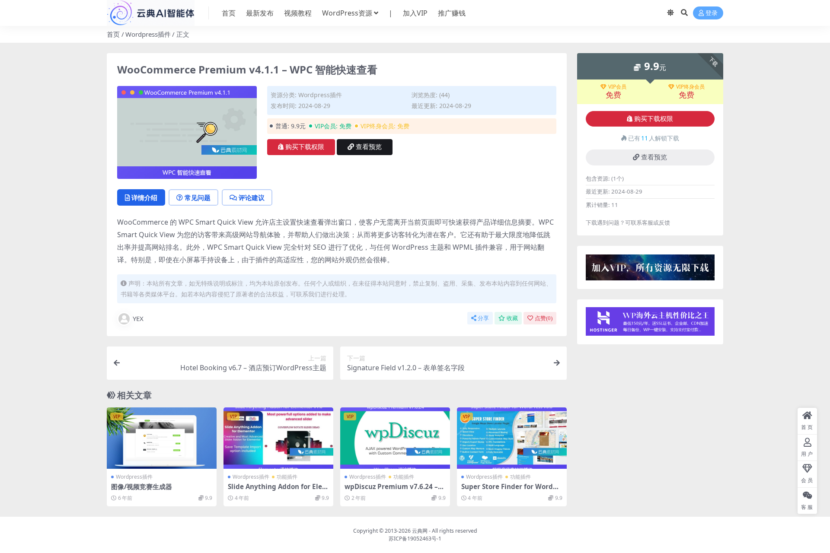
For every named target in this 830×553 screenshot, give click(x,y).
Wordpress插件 (148, 34)
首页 (229, 13)
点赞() (543, 318)
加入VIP (415, 13)
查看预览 (369, 146)
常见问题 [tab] (198, 197)
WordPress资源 (347, 13)
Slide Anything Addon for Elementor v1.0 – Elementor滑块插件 (278, 490)
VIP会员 (617, 87)
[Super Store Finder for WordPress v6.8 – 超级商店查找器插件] (512, 438)
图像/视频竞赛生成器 (141, 486)
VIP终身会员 (690, 87)
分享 (483, 318)
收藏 (512, 318)
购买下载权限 (304, 146)
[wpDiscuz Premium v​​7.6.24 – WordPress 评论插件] (395, 438)
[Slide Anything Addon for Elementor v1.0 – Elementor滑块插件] (278, 438)
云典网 (420, 530)
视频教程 (298, 13)
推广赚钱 (452, 13)
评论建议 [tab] (252, 197)
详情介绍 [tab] (144, 197)
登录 (712, 13)
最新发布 (260, 13)
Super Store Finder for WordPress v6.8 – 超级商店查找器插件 (510, 490)
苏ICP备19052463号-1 (415, 538)
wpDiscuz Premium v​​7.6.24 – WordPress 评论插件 (391, 490)
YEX (138, 318)
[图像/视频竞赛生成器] (162, 438)
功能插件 (287, 476)
